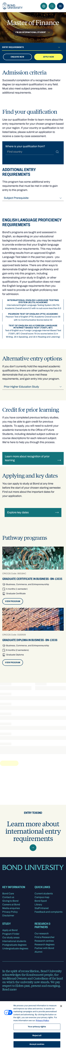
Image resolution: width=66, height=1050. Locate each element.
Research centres (44, 941)
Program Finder (10, 934)
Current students (44, 893)
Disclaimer (8, 915)
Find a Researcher (44, 937)
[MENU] (60, 6)
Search (52, 6)
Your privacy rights (37, 1027)
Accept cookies (36, 1044)
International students (14, 941)
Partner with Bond (44, 948)
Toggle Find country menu (57, 151)
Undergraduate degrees (15, 948)
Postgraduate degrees (14, 944)
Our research (42, 933)
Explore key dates (18, 512)
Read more (9, 989)
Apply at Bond (9, 930)
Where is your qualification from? (25, 146)
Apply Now (48, 57)
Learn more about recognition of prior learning (27, 458)
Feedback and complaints (48, 912)
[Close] (61, 1006)
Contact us (8, 897)
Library (38, 904)
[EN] (43, 6)
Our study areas (10, 937)
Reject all (36, 1035)
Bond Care (8, 893)
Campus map (42, 897)
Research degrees (44, 944)
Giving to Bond (10, 901)
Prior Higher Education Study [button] (21, 386)
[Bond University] (12, 6)
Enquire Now (17, 57)
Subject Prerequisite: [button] (16, 197)
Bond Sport (41, 901)
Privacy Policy (10, 912)
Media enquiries (11, 908)
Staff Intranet (42, 908)
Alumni (38, 952)
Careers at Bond (11, 904)
